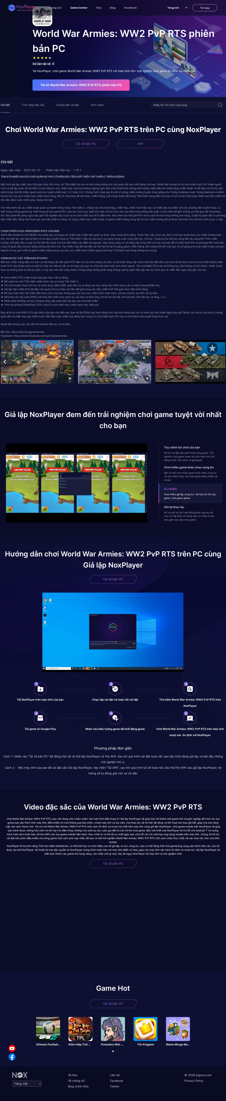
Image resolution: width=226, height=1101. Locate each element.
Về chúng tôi (76, 1080)
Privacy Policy (194, 1080)
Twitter (114, 1086)
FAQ (98, 7)
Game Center (79, 7)
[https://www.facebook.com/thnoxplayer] (12, 1056)
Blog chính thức (78, 1086)
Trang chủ (55, 7)
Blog (113, 7)
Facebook (130, 7)
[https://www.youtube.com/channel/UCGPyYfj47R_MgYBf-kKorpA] (12, 1048)
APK (140, 144)
